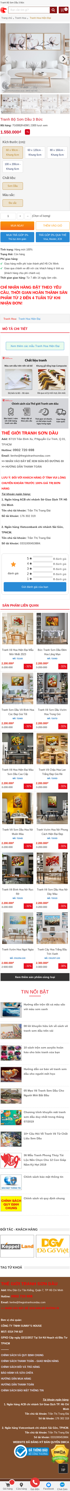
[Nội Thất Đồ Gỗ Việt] (17, 1246)
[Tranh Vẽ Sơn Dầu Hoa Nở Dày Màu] (52, 869)
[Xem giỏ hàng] (64, 10)
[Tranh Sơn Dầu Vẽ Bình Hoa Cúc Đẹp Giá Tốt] (17, 689)
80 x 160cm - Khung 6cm (57, 152)
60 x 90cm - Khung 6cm (12, 152)
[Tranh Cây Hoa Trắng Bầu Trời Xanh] (52, 928)
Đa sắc (13, 202)
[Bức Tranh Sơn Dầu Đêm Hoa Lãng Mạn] (52, 629)
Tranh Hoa (10, 318)
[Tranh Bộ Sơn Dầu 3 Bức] (35, 92)
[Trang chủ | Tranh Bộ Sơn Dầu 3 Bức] (3, 10)
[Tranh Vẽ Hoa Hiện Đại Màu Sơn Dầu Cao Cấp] (17, 749)
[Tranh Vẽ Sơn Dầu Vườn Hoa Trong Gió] (52, 689)
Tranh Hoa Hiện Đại (29, 318)
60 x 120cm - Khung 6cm (35, 152)
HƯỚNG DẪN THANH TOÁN (23, 466)
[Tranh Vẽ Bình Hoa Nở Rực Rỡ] (17, 869)
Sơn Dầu (13, 185)
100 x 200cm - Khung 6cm (13, 166)
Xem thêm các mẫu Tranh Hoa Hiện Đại (35, 346)
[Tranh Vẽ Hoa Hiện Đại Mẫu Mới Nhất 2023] (17, 629)
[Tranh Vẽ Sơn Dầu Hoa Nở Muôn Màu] (17, 809)
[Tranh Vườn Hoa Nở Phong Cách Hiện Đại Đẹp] (52, 809)
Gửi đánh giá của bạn (35, 586)
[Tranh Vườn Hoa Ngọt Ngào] (17, 928)
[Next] (63, 58)
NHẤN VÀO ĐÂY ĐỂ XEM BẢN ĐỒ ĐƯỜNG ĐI (34, 461)
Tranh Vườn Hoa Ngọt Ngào (18, 949)
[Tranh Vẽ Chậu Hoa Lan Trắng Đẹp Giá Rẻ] (52, 749)
